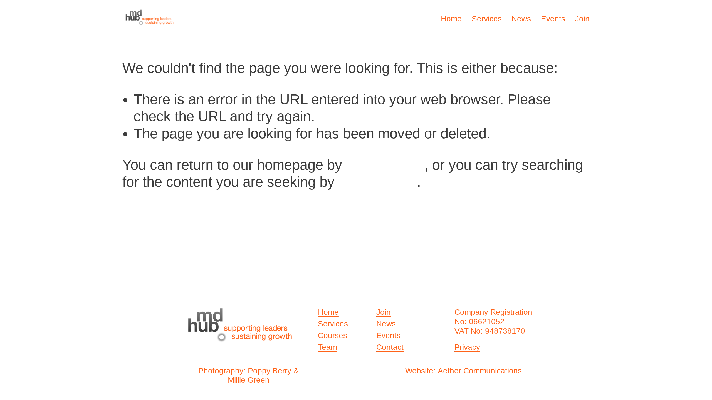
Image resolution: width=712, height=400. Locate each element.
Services (487, 18)
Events (553, 18)
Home (451, 18)
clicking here (385, 165)
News (521, 18)
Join (582, 18)
